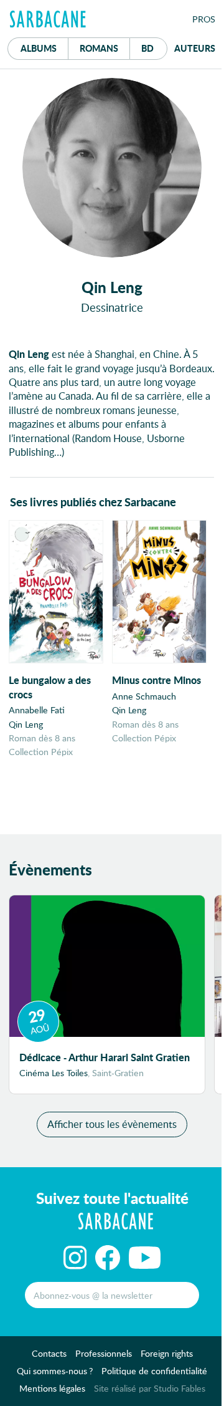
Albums (39, 48)
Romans (99, 48)
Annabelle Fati (37, 710)
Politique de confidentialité (154, 1371)
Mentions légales (52, 1388)
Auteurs (194, 48)
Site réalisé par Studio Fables (149, 1388)
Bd (154, 47)
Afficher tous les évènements (112, 1124)
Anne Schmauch (144, 696)
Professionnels (103, 1353)
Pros (203, 19)
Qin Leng (26, 724)
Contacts (49, 1353)
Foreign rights (167, 1353)
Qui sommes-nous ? (55, 1371)
